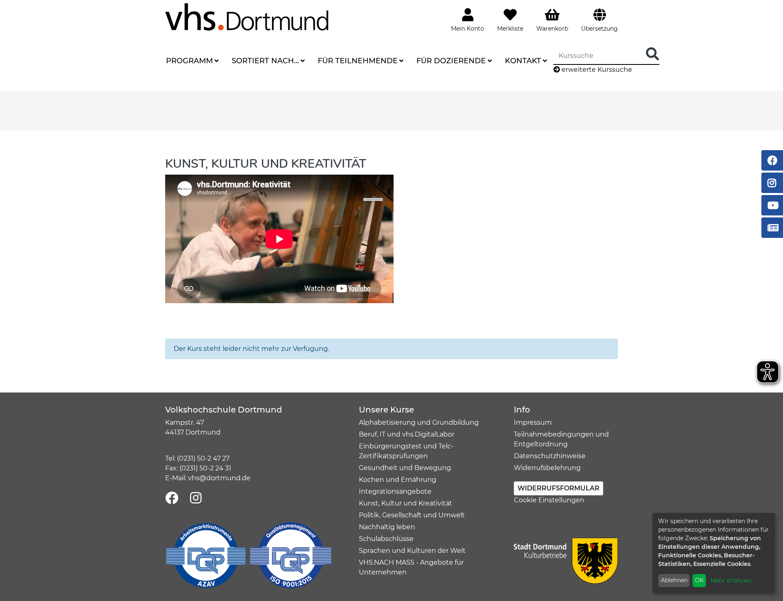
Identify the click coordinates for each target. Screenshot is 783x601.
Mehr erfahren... (732, 580)
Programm (189, 60)
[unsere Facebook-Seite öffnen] (171, 498)
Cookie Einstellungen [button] (549, 500)
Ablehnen (674, 580)
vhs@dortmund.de (219, 478)
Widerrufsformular (558, 488)
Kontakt (523, 60)
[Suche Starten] (652, 54)
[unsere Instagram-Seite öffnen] (195, 498)
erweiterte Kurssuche (596, 69)
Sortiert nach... (265, 60)
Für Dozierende (451, 60)
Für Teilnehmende (358, 60)
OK (699, 580)
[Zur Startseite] (246, 16)
